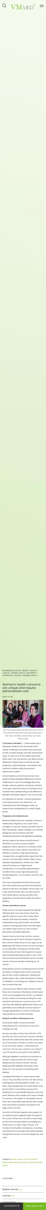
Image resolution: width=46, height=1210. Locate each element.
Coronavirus (9, 1202)
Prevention (7, 675)
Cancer (5, 673)
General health (18, 673)
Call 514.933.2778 (11, 1206)
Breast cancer (29, 670)
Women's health (30, 675)
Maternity (31, 673)
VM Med (17, 675)
